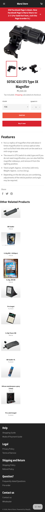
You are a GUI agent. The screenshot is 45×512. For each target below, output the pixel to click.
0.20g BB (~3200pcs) (11, 253)
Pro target (10, 306)
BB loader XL (10, 360)
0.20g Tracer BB (10, 333)
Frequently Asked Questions (13, 481)
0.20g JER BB (10, 280)
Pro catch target (10, 413)
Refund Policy (8, 469)
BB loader (10, 227)
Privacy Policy (8, 449)
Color (4, 101)
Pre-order (6, 485)
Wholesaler (7, 501)
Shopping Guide (9, 432)
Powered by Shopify (23, 509)
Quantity (34, 102)
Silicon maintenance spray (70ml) (11, 387)
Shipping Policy (8, 465)
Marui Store (22, 3)
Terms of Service (9, 453)
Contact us (7, 497)
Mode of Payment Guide (12, 436)
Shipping (18, 94)
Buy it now (22, 123)
